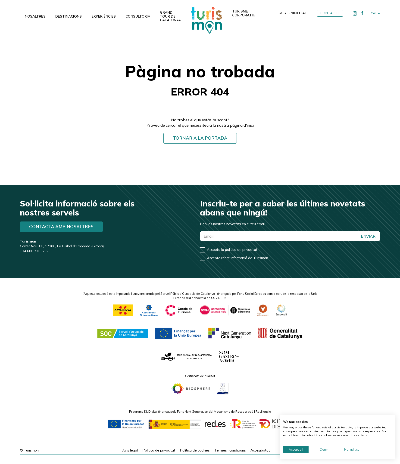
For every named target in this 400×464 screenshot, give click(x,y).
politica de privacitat (241, 249)
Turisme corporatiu (243, 13)
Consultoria (137, 16)
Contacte (330, 13)
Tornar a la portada (200, 138)
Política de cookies (195, 450)
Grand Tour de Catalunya (170, 16)
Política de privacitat (158, 450)
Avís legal (130, 450)
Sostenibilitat (292, 13)
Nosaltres (35, 16)
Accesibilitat (260, 450)
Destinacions (68, 16)
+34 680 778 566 (34, 251)
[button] (375, 13)
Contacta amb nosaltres (61, 226)
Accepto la (232, 249)
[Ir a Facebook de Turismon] (362, 13)
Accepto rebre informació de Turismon (237, 258)
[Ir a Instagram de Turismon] (355, 13)
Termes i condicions (230, 450)
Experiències (103, 16)
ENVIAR (368, 236)
